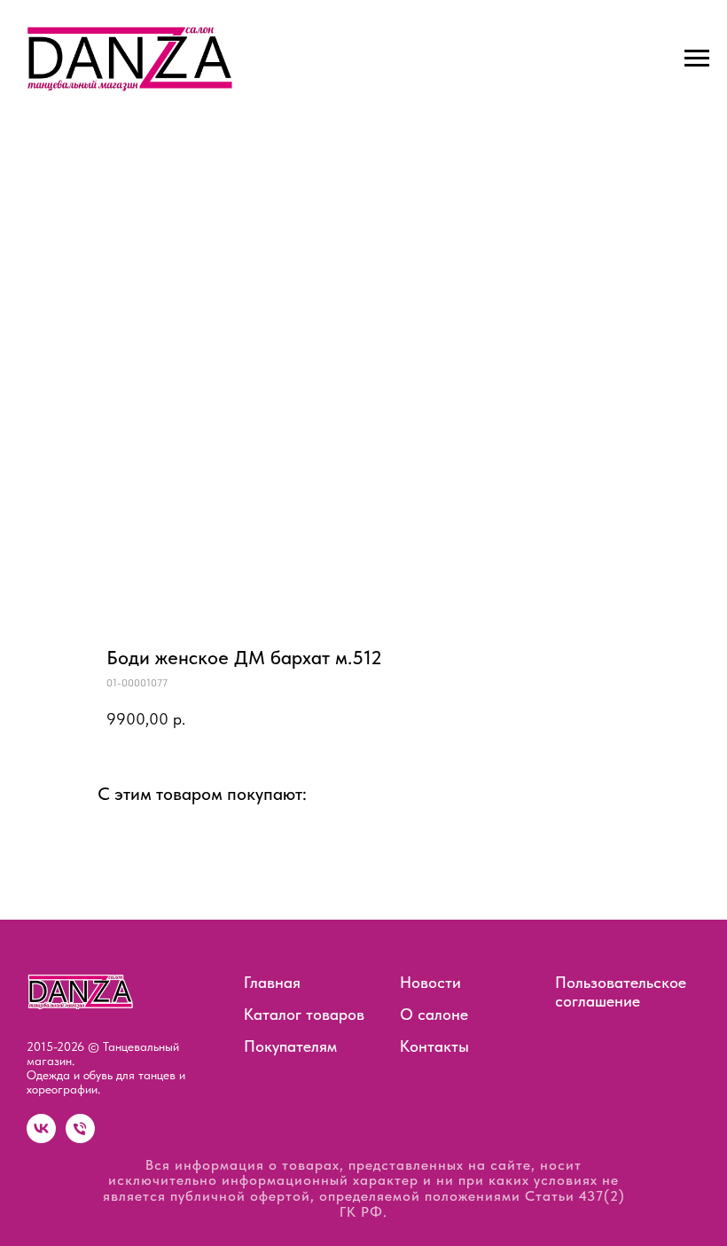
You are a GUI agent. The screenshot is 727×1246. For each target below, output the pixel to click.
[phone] (80, 1138)
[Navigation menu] (696, 58)
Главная (272, 982)
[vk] (41, 1138)
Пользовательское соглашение (620, 991)
